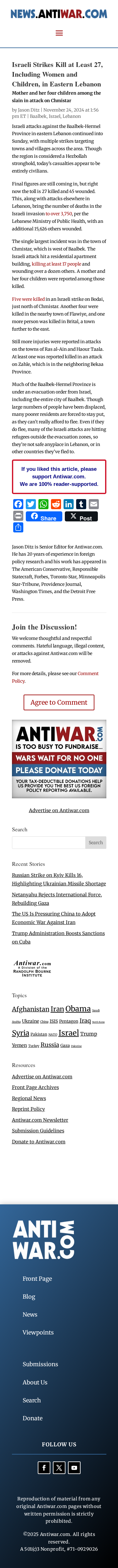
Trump (88, 1034)
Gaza (65, 1045)
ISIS (54, 1021)
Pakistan (39, 1034)
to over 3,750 (59, 214)
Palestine (76, 1046)
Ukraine (30, 1021)
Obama (78, 1008)
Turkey (33, 1046)
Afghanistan (30, 1009)
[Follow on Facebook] (44, 1467)
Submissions (40, 1364)
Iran (57, 1009)
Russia (50, 1044)
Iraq (85, 1020)
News (30, 1314)
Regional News (29, 1098)
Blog (29, 1296)
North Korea (98, 1022)
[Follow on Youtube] (74, 1467)
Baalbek (38, 116)
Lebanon (72, 116)
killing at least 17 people (56, 264)
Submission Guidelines (38, 1131)
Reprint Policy (28, 1109)
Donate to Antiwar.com (38, 1142)
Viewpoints (38, 1332)
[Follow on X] (59, 1467)
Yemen (19, 1045)
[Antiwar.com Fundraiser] (59, 797)
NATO (52, 1035)
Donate (32, 1418)
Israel (54, 116)
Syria (20, 1032)
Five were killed (28, 299)
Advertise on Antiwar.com (59, 810)
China (44, 1022)
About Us (35, 1382)
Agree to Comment (59, 702)
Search (32, 1400)
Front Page (37, 1278)
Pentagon (68, 1021)
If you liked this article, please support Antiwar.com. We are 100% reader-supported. (59, 476)
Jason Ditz (29, 110)
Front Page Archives (35, 1087)
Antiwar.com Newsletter (40, 1120)
